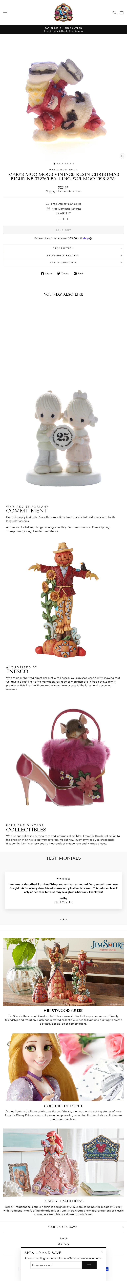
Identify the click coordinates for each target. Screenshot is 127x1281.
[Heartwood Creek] (63, 972)
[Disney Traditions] (63, 1163)
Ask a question (63, 262)
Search (63, 1238)
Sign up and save (63, 1227)
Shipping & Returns (63, 255)
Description (63, 248)
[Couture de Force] (63, 1067)
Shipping (50, 191)
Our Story (63, 1243)
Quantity (64, 213)
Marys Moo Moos (63, 169)
